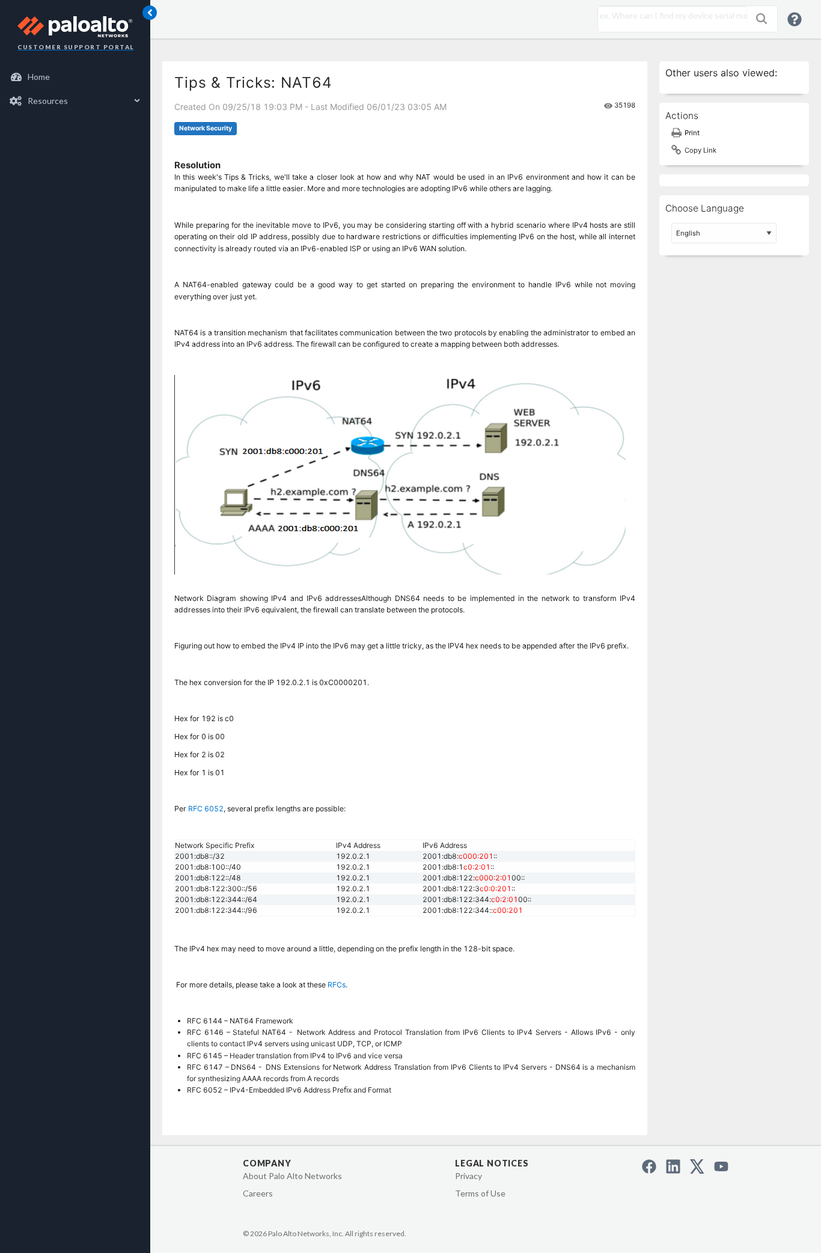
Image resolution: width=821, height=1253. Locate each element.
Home (39, 77)
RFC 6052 (206, 808)
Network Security (205, 128)
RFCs (337, 984)
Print (692, 133)
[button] (761, 18)
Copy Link (700, 150)
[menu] (75, 89)
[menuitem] (75, 77)
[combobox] (669, 15)
